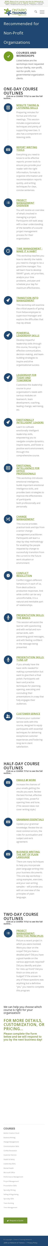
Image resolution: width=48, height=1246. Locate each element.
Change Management (25, 518)
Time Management (10, 1207)
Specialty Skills (9, 1199)
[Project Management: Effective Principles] (8, 933)
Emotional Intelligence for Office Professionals (27, 469)
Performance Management (13, 1177)
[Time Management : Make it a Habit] (8, 251)
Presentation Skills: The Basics (30, 616)
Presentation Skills (10, 1186)
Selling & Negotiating (11, 1194)
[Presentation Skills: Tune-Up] (8, 659)
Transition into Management (27, 299)
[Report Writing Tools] (8, 149)
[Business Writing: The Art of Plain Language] (8, 854)
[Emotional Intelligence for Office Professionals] (8, 468)
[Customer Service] (8, 716)
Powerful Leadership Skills (27, 334)
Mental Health (9, 1168)
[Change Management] (8, 519)
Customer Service (28, 713)
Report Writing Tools (26, 149)
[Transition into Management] (8, 300)
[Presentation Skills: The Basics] (8, 617)
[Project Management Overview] (8, 202)
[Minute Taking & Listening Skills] (8, 107)
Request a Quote (36, 4)
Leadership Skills (9, 1164)
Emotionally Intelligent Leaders (30, 421)
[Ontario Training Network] (20, 12)
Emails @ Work (26, 780)
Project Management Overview (25, 203)
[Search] (34, 12)
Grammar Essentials (30, 819)
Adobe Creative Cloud (11, 1133)
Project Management (11, 1181)
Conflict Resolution (24, 574)
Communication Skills (11, 1146)
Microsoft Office (9, 1172)
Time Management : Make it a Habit (29, 250)
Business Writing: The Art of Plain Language (28, 854)
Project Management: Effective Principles (29, 933)
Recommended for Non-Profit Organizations (21, 33)
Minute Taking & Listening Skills (27, 106)
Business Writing (9, 1137)
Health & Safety (9, 1159)
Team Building (9, 1203)
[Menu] (40, 12)
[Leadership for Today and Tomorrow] (8, 377)
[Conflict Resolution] (8, 575)
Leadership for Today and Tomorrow (26, 377)
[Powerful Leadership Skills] (8, 335)
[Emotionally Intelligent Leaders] (8, 422)
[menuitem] (34, 12)
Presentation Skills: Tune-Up (30, 659)
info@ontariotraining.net (19, 4)
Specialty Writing (9, 1190)
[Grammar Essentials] (8, 822)
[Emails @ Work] (8, 782)
